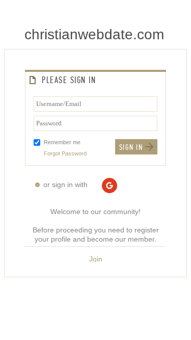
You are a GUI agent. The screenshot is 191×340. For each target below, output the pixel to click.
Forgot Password (65, 153)
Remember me (62, 142)
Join (95, 259)
